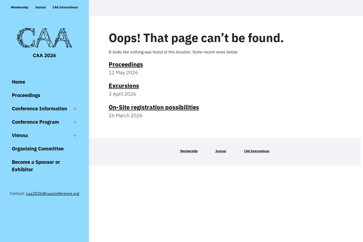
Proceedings (26, 95)
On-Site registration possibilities (154, 107)
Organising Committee (38, 148)
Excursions (124, 86)
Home (18, 81)
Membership (19, 7)
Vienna (20, 135)
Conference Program (35, 122)
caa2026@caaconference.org (52, 193)
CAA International (65, 7)
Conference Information (39, 108)
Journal (40, 7)
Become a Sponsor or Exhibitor (36, 166)
